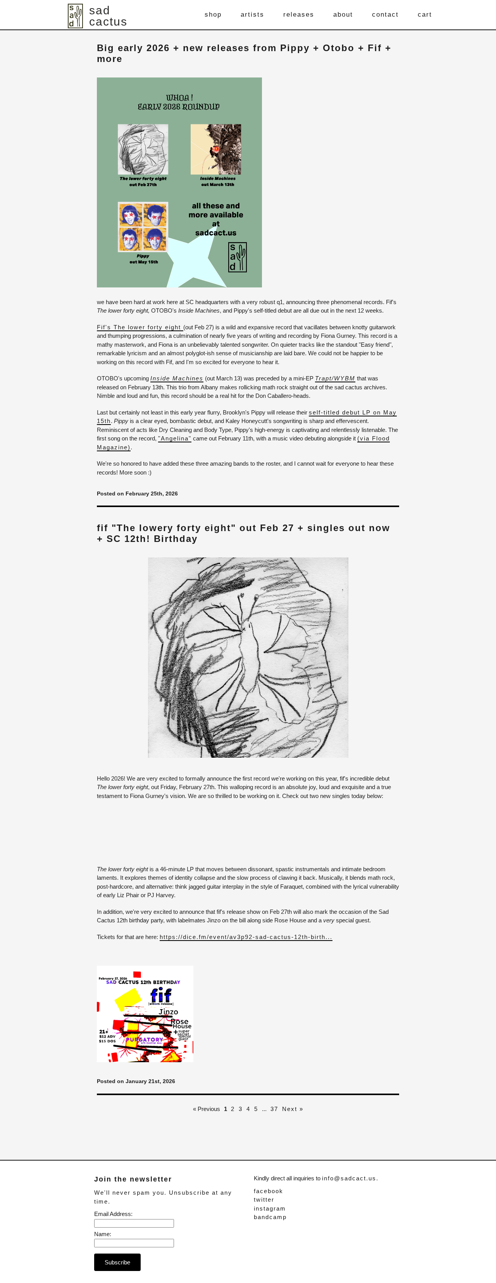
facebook (268, 1191)
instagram (270, 1208)
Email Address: (113, 1214)
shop (213, 14)
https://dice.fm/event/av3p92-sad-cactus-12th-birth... (246, 937)
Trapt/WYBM (335, 378)
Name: (102, 1234)
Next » (292, 1109)
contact (385, 14)
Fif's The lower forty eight (139, 327)
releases (298, 14)
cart (425, 14)
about (343, 14)
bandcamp (270, 1217)
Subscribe (117, 1262)
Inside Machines (176, 378)
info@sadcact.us (349, 1178)
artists (252, 14)
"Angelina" (174, 438)
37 (274, 1109)
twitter (264, 1199)
